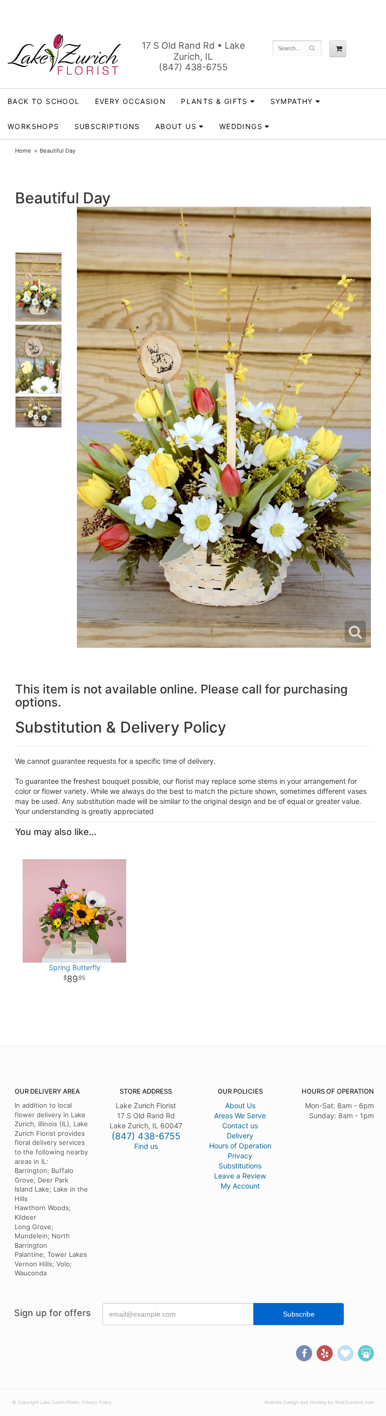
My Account (240, 1186)
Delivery (240, 1135)
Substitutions (240, 1165)
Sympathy (291, 101)
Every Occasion (130, 101)
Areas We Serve (240, 1115)
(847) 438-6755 (193, 67)
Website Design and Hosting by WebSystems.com (319, 1402)
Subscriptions (107, 126)
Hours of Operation (240, 1145)
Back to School (44, 101)
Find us (146, 1146)
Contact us (240, 1125)
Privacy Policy (97, 1402)
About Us (240, 1105)
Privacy (240, 1155)
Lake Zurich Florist (64, 54)
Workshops (33, 126)
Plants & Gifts (214, 101)
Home (23, 150)
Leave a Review (240, 1175)
